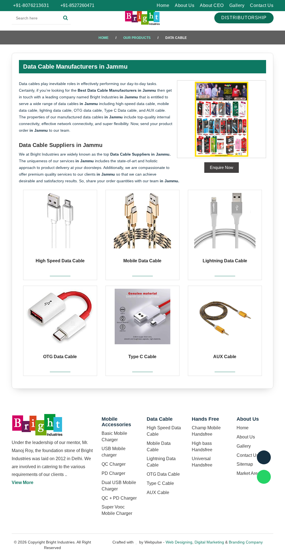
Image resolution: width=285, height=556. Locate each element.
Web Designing (179, 542)
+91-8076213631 (31, 5)
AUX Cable (158, 492)
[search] (66, 18)
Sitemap (245, 464)
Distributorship (244, 17)
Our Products (137, 38)
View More (22, 482)
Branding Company (246, 542)
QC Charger (114, 464)
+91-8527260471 (76, 5)
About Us (184, 5)
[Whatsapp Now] (264, 477)
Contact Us (261, 5)
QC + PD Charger (119, 498)
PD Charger (113, 473)
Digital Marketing (209, 542)
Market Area (248, 473)
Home (163, 5)
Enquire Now (221, 167)
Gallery (237, 5)
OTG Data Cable (163, 474)
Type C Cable (160, 483)
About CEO (212, 5)
